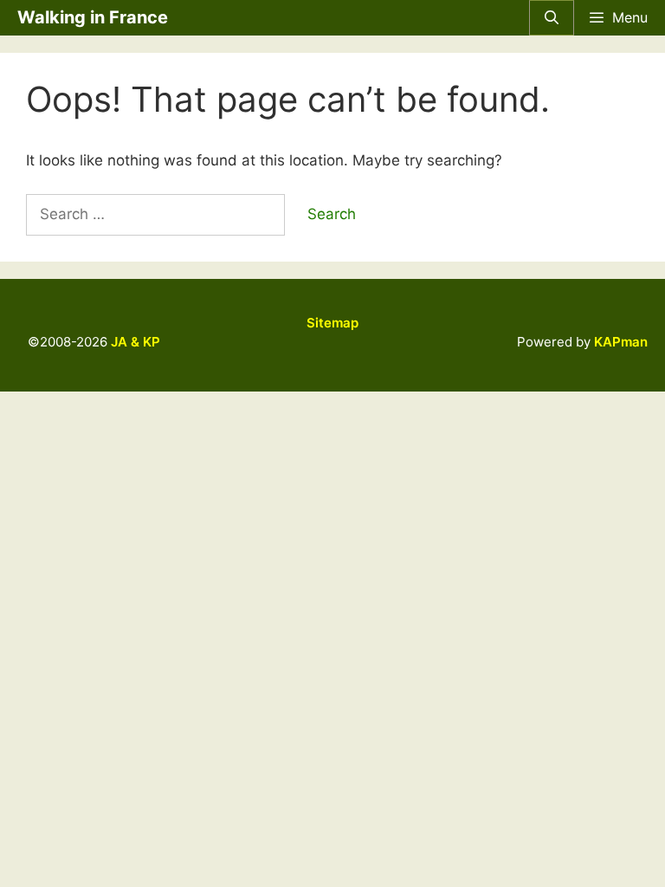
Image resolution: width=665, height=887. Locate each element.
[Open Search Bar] (552, 18)
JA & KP (135, 341)
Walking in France (92, 17)
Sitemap (332, 322)
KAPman (621, 341)
